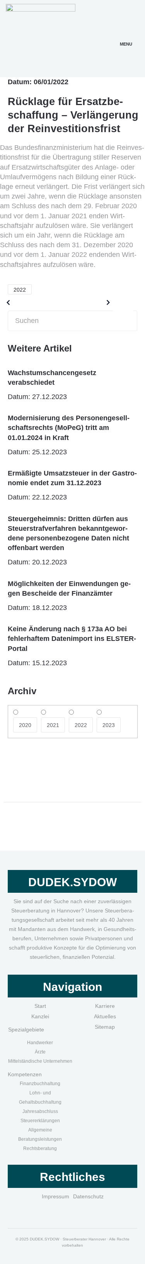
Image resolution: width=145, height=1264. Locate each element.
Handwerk (38, 1042)
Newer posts (82, 302)
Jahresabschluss (40, 1111)
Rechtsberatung (40, 1148)
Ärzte (40, 1052)
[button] (126, 34)
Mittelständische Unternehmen (40, 1061)
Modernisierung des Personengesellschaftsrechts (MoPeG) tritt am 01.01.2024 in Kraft (69, 427)
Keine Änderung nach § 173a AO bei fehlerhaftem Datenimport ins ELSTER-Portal (72, 638)
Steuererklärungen (40, 1120)
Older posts (32, 302)
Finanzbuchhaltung (40, 1083)
